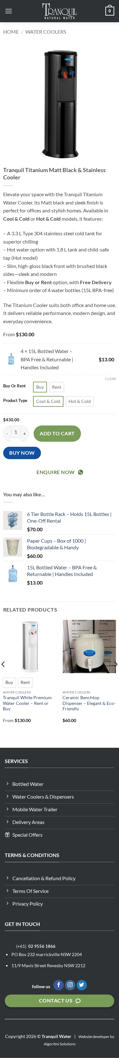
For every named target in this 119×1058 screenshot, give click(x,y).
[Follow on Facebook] (58, 985)
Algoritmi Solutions (60, 1043)
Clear (110, 379)
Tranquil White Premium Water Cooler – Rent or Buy (27, 703)
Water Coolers (45, 32)
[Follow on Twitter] (81, 985)
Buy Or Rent (14, 386)
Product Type (15, 400)
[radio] (40, 387)
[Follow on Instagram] (70, 985)
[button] (8, 11)
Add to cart (57, 433)
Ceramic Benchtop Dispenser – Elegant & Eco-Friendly (89, 703)
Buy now (22, 453)
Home (11, 32)
